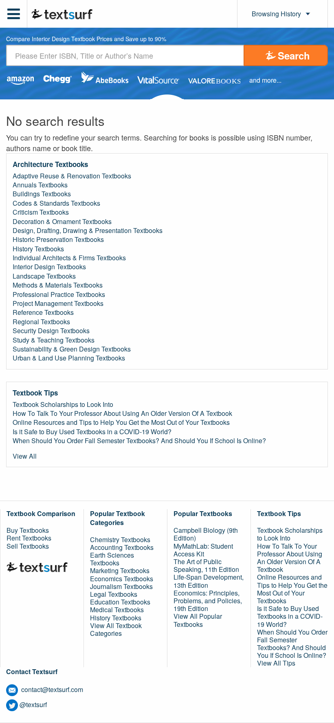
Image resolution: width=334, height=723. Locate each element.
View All (25, 456)
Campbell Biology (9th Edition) (206, 534)
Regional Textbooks (41, 321)
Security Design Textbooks (51, 330)
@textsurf (33, 704)
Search (294, 55)
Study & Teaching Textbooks (53, 340)
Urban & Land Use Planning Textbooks (69, 358)
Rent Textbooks (29, 538)
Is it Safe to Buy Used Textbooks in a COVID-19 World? (92, 431)
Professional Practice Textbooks (59, 294)
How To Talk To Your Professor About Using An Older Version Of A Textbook (122, 413)
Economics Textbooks (121, 578)
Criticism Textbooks (41, 212)
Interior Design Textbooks (49, 266)
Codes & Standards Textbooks (56, 203)
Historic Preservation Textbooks (58, 239)
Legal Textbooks (113, 594)
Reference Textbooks (43, 312)
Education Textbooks (120, 602)
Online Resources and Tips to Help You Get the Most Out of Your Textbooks (121, 422)
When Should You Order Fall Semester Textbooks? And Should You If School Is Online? (139, 440)
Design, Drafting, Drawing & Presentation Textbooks (88, 230)
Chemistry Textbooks (120, 539)
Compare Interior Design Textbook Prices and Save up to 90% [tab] (86, 39)
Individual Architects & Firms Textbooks (69, 257)
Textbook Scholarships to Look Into (63, 404)
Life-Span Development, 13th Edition (209, 580)
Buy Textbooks (28, 530)
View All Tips (276, 663)
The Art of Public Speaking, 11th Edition (206, 565)
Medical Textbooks (117, 609)
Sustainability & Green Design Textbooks (72, 349)
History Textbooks (38, 248)
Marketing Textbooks (119, 570)
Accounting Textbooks (122, 547)
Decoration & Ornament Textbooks (62, 221)
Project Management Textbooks (58, 303)
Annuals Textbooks (40, 184)
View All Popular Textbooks (198, 620)
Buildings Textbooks (42, 193)
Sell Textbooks (28, 546)
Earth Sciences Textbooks (112, 558)
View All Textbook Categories (116, 629)
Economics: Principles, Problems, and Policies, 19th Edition (208, 600)
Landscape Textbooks (44, 276)
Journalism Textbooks (121, 586)
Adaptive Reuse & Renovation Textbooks (72, 175)
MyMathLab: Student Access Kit (203, 549)
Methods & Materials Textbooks (58, 285)
